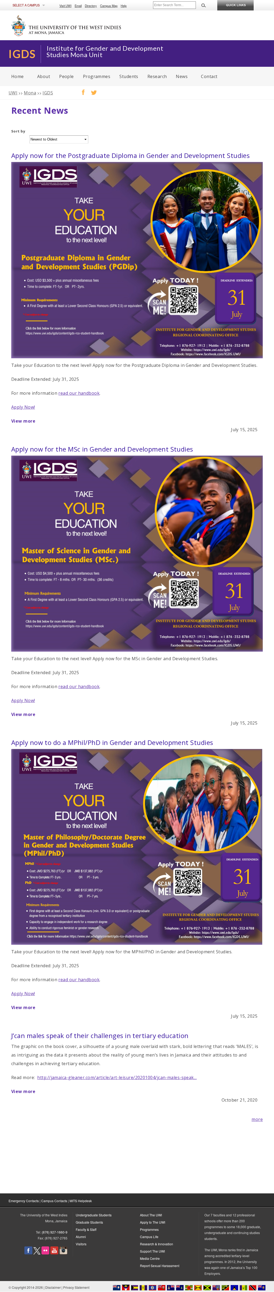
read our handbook (79, 393)
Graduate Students (89, 1222)
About (43, 76)
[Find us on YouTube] (54, 1253)
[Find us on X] (36, 1253)
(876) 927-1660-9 (54, 1232)
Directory (91, 5)
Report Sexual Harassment (159, 1265)
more (257, 1119)
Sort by (18, 131)
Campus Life (149, 1236)
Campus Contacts (54, 1200)
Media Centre (150, 1258)
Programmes (97, 76)
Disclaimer (53, 1287)
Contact (209, 76)
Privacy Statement (76, 1287)
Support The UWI (152, 1251)
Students (128, 76)
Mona (30, 93)
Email (78, 5)
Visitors (81, 1244)
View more (23, 421)
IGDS (48, 93)
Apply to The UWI (152, 1222)
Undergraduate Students (94, 1215)
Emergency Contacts (24, 1200)
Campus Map (108, 5)
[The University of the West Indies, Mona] (80, 25)
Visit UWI (65, 5)
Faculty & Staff (86, 1229)
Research (157, 76)
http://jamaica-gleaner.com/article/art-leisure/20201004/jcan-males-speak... (117, 1077)
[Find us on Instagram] (63, 1253)
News (182, 76)
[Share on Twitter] (91, 90)
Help (124, 5)
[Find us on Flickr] (45, 1253)
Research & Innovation (156, 1244)
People (66, 76)
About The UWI (151, 1215)
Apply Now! (23, 407)
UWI (13, 93)
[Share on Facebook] (81, 90)
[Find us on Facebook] (28, 1253)
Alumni (81, 1236)
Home (17, 76)
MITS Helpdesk (81, 1200)
